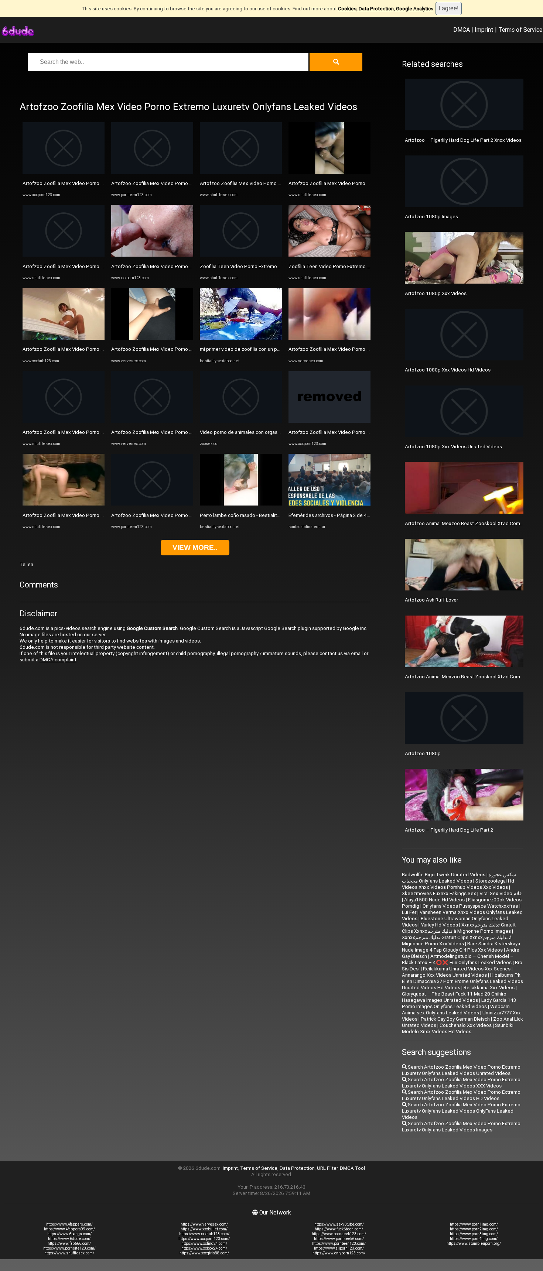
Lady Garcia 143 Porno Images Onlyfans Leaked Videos (459, 1003)
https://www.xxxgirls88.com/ (204, 1253)
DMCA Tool (352, 1168)
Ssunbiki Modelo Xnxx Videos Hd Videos (457, 1028)
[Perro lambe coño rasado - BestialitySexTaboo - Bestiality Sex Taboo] (241, 504)
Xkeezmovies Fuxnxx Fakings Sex (439, 893)
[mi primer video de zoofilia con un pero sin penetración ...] (241, 338)
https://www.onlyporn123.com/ (339, 1253)
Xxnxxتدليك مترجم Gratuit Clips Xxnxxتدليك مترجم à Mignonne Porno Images (459, 928)
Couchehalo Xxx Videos (466, 1025)
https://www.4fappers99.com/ (69, 1229)
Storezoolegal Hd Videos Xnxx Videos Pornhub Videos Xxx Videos (458, 884)
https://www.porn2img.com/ (474, 1229)
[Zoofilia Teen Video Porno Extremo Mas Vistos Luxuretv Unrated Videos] (241, 255)
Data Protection (297, 1168)
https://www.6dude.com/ (69, 1238)
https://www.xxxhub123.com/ (204, 1233)
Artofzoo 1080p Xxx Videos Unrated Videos (453, 446)
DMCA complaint (58, 660)
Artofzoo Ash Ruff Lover (431, 600)
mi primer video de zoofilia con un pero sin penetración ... (262, 349)
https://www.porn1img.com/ (474, 1224)
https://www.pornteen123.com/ (339, 1243)
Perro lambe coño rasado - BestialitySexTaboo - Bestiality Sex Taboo (275, 515)
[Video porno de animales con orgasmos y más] (241, 421)
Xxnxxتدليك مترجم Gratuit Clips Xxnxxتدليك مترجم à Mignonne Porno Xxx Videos (457, 940)
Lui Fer (409, 912)
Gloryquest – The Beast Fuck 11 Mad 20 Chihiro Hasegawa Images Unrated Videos (454, 997)
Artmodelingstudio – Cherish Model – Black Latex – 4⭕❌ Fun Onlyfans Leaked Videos (457, 959)
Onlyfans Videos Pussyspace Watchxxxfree (470, 906)
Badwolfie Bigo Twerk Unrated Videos (443, 874)
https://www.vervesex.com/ (204, 1224)
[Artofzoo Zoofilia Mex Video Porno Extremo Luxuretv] (64, 421)
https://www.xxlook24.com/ (204, 1248)
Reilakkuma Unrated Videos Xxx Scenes (466, 969)
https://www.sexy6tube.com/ (339, 1224)
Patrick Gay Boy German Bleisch (455, 1019)
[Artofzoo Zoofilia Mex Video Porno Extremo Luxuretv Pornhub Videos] (241, 172)
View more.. (195, 547)
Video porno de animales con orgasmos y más (250, 432)
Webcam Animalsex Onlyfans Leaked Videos (456, 1009)
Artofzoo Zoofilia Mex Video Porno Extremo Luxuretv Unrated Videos (98, 183)
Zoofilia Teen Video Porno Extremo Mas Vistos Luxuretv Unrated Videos (279, 266)
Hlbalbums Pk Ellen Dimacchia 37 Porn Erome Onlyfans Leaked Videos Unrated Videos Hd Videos (462, 981)
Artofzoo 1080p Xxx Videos (436, 293)
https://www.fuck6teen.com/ (339, 1229)
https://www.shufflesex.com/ (69, 1253)
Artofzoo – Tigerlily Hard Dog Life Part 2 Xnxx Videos (463, 140)
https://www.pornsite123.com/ (69, 1248)
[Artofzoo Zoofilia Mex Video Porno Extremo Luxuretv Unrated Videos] (64, 172)
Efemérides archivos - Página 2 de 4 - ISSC (334, 515)
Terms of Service (520, 29)
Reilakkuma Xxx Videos (489, 987)
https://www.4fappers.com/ (69, 1224)
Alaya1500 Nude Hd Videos (434, 900)
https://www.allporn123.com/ (339, 1248)
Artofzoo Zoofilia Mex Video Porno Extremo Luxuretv (81, 432)
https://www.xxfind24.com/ (204, 1243)
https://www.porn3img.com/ (474, 1233)
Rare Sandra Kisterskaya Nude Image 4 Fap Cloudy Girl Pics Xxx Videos (461, 947)
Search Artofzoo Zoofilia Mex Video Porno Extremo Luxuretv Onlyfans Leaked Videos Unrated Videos (461, 1070)
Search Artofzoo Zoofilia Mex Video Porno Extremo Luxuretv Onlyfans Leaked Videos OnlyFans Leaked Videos (461, 1111)
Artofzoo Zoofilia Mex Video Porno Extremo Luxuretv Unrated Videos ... (101, 266)
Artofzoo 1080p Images (431, 216)
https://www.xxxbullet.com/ (204, 1229)
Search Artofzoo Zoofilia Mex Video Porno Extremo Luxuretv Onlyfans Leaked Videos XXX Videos (461, 1082)
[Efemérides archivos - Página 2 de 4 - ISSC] (329, 504)
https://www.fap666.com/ (69, 1243)
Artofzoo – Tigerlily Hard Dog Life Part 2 (449, 830)
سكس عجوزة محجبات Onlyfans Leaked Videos (459, 877)
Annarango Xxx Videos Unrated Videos (444, 975)
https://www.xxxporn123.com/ (204, 1238)
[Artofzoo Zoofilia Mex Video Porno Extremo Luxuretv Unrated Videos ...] (64, 255)
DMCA (461, 29)
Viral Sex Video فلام (500, 893)
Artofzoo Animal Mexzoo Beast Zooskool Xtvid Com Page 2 (471, 523)
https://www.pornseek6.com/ (339, 1238)
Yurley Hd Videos (439, 925)
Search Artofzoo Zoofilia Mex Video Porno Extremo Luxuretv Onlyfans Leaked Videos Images (461, 1126)
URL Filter (327, 1168)
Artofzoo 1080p (423, 753)
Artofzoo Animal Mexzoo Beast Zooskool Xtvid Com (462, 677)
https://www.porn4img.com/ (474, 1238)
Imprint (484, 29)
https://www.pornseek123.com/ (339, 1233)
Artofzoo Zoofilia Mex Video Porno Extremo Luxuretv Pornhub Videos (276, 183)
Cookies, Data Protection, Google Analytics (385, 9)
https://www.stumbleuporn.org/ (474, 1243)
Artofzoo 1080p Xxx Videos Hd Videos (448, 370)
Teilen (26, 564)
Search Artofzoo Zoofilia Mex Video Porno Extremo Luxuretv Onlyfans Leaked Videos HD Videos (461, 1095)
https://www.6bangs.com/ (69, 1233)
